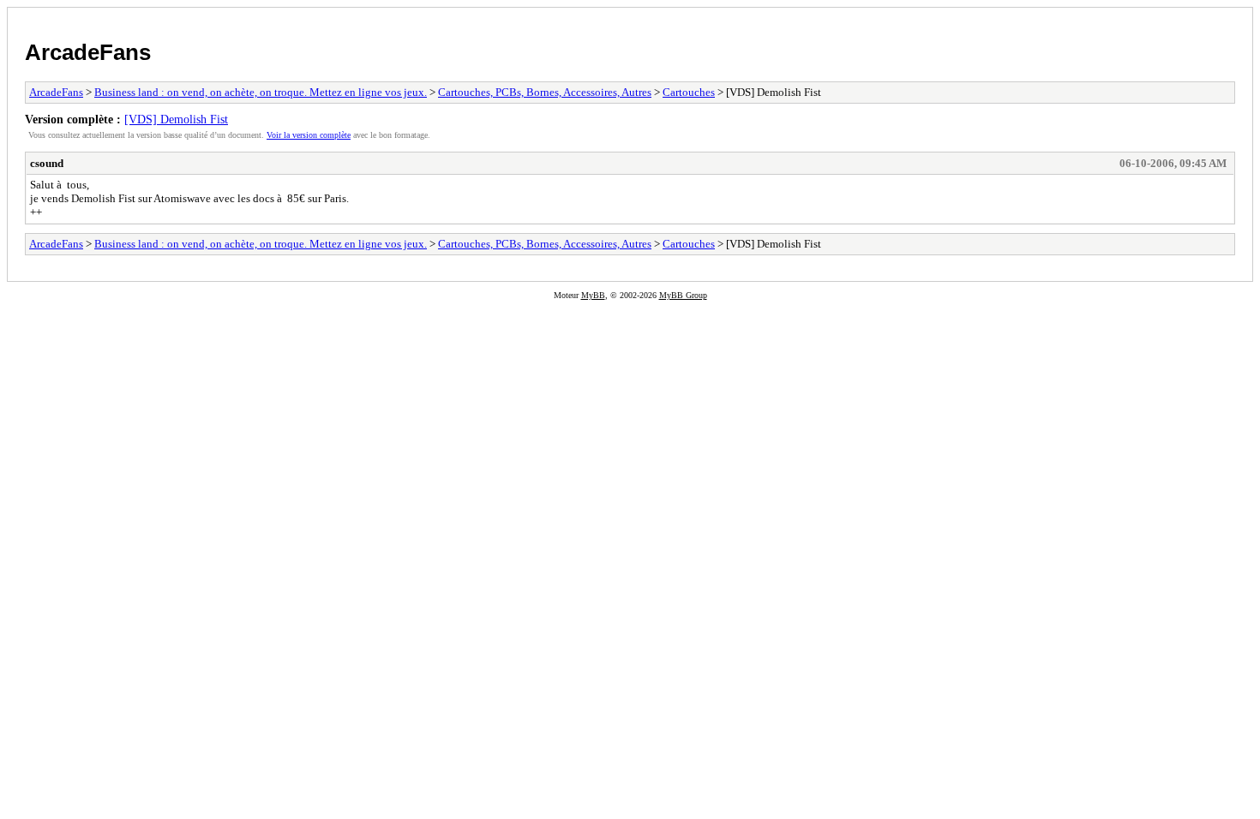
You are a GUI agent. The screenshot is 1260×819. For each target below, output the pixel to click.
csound (46, 163)
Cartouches (689, 92)
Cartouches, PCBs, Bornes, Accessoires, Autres (544, 92)
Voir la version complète (309, 135)
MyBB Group (683, 295)
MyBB (593, 295)
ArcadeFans (88, 52)
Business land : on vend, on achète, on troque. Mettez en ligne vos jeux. (260, 92)
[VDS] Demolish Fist (176, 119)
